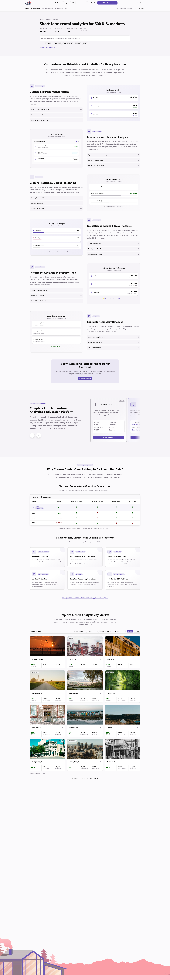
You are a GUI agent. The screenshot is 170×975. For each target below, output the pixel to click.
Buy (66, 3)
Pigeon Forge (57, 44)
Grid (131, 631)
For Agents (92, 3)
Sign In (142, 3)
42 (91, 778)
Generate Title (109, 437)
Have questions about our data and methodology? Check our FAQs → (85, 598)
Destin (84, 44)
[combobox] (125, 8)
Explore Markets (86, 379)
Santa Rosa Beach (68, 44)
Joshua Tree (48, 44)
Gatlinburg (77, 44)
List (138, 631)
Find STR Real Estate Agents (107, 3)
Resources (80, 3)
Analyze (57, 3)
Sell (73, 3)
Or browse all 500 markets (46, 47)
